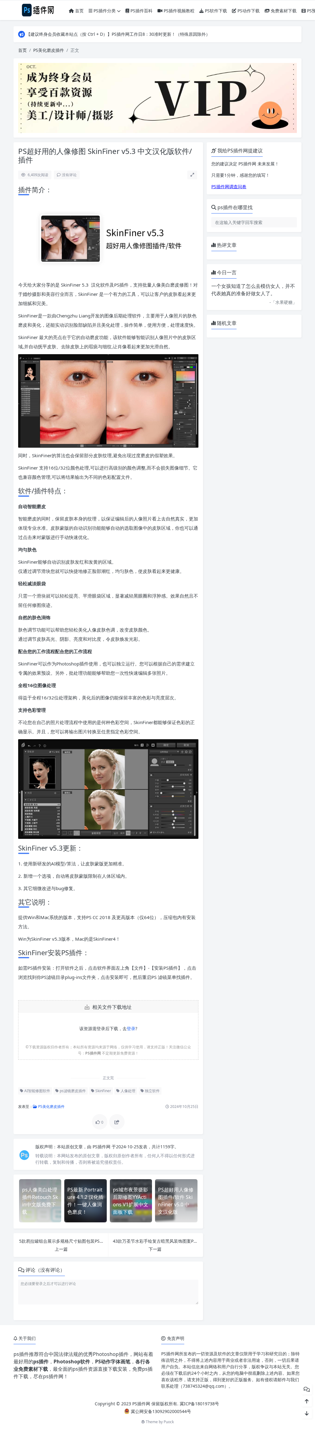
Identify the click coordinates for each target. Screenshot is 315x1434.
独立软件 (152, 1090)
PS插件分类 (104, 11)
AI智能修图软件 (36, 1090)
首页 (79, 11)
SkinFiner (102, 1090)
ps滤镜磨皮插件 (72, 1090)
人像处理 (127, 1090)
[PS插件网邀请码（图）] (157, 97)
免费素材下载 (283, 11)
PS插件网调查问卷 (228, 186)
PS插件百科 (141, 11)
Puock (169, 1421)
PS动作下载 (248, 11)
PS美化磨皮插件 (48, 50)
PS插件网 (102, 1147)
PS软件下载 (215, 11)
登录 (131, 1028)
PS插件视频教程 (178, 11)
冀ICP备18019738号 (199, 1404)
